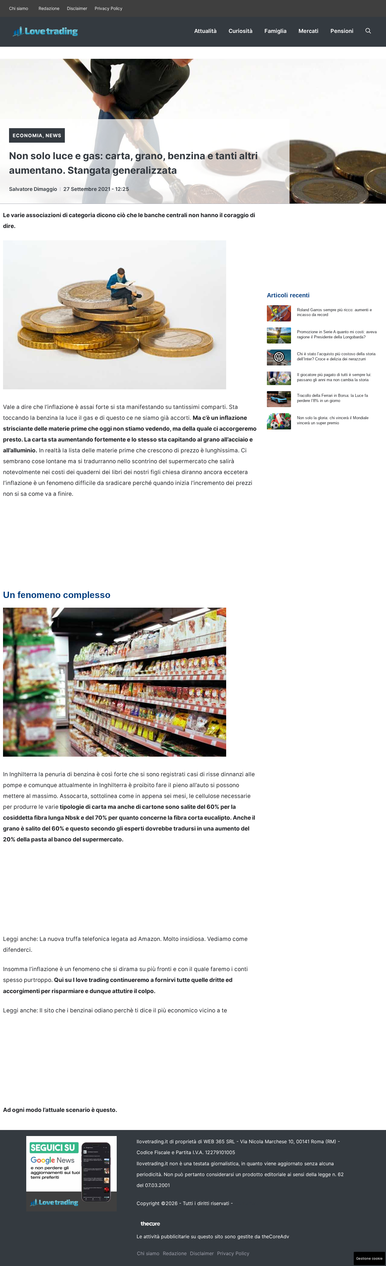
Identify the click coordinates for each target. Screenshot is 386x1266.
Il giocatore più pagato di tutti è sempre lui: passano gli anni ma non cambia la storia (334, 377)
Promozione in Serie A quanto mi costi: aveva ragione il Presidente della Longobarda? (337, 334)
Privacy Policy (108, 8)
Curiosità (240, 31)
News (54, 135)
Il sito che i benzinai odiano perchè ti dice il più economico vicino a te (133, 1010)
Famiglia (275, 31)
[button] (368, 31)
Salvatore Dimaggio (33, 189)
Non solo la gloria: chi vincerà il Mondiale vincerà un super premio (333, 420)
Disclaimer (77, 8)
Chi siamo (18, 8)
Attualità (205, 31)
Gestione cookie (369, 1258)
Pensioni (342, 31)
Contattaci (246, 1203)
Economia (28, 135)
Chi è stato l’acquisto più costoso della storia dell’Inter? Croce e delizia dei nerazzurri (336, 356)
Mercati (308, 31)
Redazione (49, 8)
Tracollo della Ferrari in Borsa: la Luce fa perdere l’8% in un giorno (332, 398)
